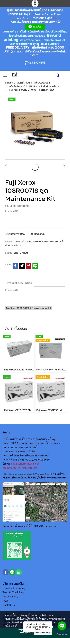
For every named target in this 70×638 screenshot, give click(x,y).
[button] (56, 75)
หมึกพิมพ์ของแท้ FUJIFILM (46, 241)
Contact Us (9, 605)
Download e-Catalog (14, 588)
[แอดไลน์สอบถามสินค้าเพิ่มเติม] (17, 545)
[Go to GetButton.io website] (61, 634)
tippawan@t (10, 467)
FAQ (5, 600)
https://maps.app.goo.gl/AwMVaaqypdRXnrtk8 (28, 474)
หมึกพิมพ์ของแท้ (23, 241)
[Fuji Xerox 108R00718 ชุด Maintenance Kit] (35, 127)
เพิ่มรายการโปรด (16, 234)
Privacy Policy (10, 596)
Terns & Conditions (13, 592)
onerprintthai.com (27, 468)
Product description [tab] (19, 283)
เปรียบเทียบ (39, 234)
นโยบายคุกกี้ (11, 625)
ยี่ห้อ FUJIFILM (21, 253)
